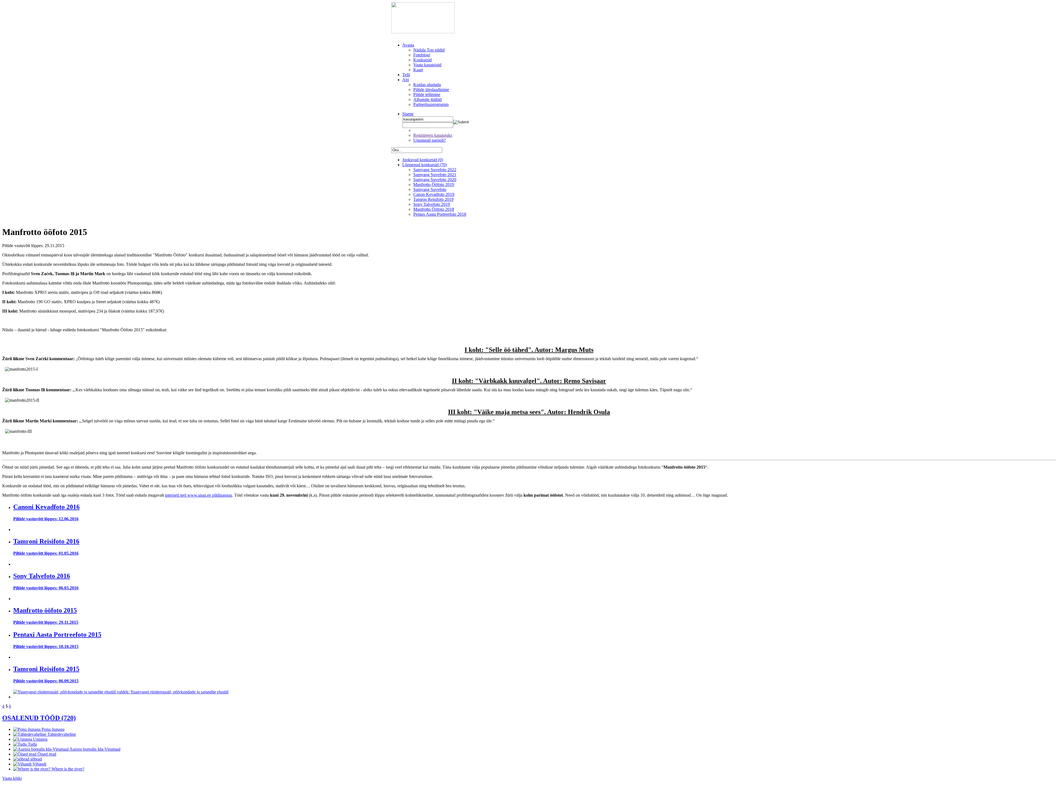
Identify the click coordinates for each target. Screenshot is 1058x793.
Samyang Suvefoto (429, 189)
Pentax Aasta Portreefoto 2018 (439, 214)
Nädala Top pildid (429, 50)
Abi (405, 79)
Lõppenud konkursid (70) (424, 164)
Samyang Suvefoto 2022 (434, 169)
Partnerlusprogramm (431, 104)
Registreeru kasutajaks (432, 135)
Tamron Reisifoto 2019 (433, 199)
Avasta (408, 45)
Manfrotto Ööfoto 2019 (433, 184)
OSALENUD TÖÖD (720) (39, 717)
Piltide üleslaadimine (431, 89)
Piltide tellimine (426, 94)
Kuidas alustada (427, 84)
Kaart (418, 69)
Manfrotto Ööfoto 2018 (433, 209)
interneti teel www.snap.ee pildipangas (198, 495)
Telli (406, 74)
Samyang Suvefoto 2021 (434, 174)
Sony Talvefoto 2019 (431, 204)
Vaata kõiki (12, 778)
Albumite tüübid (427, 99)
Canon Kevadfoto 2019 (433, 194)
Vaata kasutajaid (427, 64)
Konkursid (422, 60)
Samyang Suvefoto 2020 (434, 179)
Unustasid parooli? (429, 140)
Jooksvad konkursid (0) (422, 159)
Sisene (408, 113)
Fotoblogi (421, 55)
